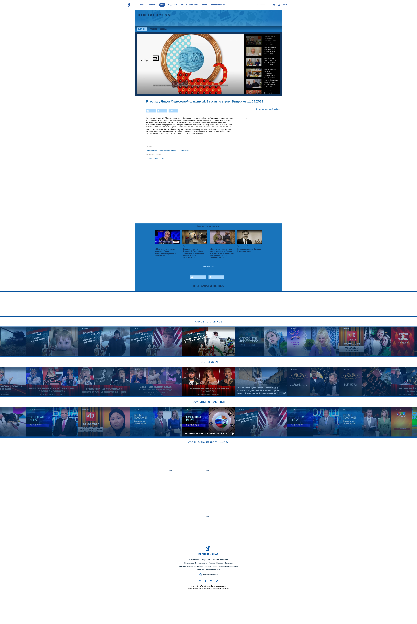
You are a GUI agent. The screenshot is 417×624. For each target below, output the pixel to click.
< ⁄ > (171, 110)
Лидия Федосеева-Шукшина (167, 150)
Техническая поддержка (228, 566)
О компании (194, 560)
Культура (149, 158)
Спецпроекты (206, 560)
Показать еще (208, 266)
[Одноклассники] (162, 110)
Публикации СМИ (213, 569)
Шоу (162, 5)
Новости (152, 5)
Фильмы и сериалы (189, 5)
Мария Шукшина (152, 150)
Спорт (204, 5)
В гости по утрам (154, 15)
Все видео (229, 563)
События (200, 569)
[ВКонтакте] (151, 110)
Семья (156, 158)
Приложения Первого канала (195, 563)
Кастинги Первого (216, 563)
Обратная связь (211, 566)
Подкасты (172, 5)
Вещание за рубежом (210, 574)
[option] (262, 39)
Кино (162, 158)
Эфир (142, 5)
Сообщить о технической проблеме (268, 109)
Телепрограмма (218, 5)
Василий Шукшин (184, 150)
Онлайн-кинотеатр (220, 560)
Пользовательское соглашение (191, 566)
